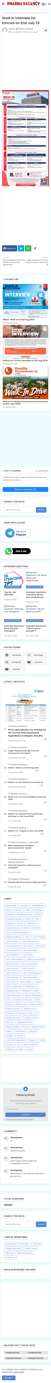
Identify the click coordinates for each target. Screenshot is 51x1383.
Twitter (21, 248)
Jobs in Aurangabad (35, 959)
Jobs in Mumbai (12, 977)
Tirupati (32, 1040)
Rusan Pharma (38, 1027)
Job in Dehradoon (29, 941)
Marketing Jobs (12, 991)
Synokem (9, 1036)
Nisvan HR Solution (33, 995)
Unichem (9, 1045)
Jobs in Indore (28, 968)
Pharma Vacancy (13, 1009)
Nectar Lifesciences (13, 995)
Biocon (39, 914)
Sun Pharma (20, 1031)
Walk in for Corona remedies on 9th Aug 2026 (25, 360)
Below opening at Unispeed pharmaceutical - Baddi (21, 846)
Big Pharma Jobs (25, 914)
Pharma (9, 1004)
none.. (8, 1000)
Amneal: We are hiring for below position (27, 882)
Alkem (27, 910)
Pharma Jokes (36, 1004)
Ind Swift (35, 928)
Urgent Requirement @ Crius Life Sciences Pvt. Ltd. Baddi (23, 752)
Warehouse (10, 1049)
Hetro (26, 928)
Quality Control (30, 1018)
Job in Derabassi (12, 946)
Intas (8, 932)
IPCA (27, 937)
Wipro (21, 1049)
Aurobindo (10, 914)
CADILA (28, 919)
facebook (16, 655)
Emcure (20, 923)
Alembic (18, 910)
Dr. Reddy (9, 923)
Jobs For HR (27, 955)
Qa (31, 1013)
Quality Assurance (13, 1018)
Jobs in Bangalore (28, 964)
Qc (37, 1013)
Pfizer (38, 1000)
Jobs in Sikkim (25, 982)
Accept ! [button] (9, 1377)
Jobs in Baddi (11, 964)
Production (10, 1013)
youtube (38, 662)
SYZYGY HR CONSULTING (15, 1040)
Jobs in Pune (11, 982)
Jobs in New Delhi (30, 977)
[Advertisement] (25, 62)
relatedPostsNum (13, 1358)
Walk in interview (30, 1045)
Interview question (20, 932)
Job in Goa (39, 946)
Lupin (8, 986)
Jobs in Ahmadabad (14, 959)
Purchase (22, 1013)
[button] (49, 4)
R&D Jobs (9, 1022)
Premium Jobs (30, 1009)
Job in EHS (27, 946)
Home (4, 13)
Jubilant (38, 982)
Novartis (17, 1000)
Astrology (38, 910)
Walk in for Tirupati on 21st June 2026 (25, 831)
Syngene (33, 1031)
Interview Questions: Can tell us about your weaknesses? (36, 594)
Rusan (26, 1027)
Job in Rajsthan (12, 955)
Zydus (29, 1049)
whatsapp (38, 655)
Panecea (28, 1000)
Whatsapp (28, 248)
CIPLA (37, 919)
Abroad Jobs (11, 905)
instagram (16, 662)
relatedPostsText (35, 1358)
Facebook (11, 248)
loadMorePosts (12, 1352)
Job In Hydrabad (13, 950)
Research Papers (12, 1027)
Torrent (41, 1040)
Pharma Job (21, 1004)
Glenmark (31, 923)
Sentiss (9, 1031)
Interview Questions (13, 937)
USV (18, 1045)
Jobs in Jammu (12, 973)
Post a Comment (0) (25, 489)
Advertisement (38, 905)
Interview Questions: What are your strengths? (14, 628)
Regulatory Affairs (24, 1022)
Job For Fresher (39, 937)
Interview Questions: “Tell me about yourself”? (36, 628)
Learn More (19, 1372)
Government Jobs (13, 928)
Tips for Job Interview (10, 593)
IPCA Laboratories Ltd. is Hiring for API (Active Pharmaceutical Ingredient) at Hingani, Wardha (27, 732)
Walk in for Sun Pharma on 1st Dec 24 (25, 782)
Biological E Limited (14, 919)
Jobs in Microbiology (31, 973)
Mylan (36, 991)
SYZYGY (20, 1036)
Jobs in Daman (12, 968)
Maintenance (31, 986)
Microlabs (26, 991)
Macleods (18, 986)
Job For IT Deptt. (12, 941)
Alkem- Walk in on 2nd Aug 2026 (18, 319)
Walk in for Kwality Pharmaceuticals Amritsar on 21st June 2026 (25, 402)
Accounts (24, 905)
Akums (8, 910)
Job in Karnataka (30, 950)
